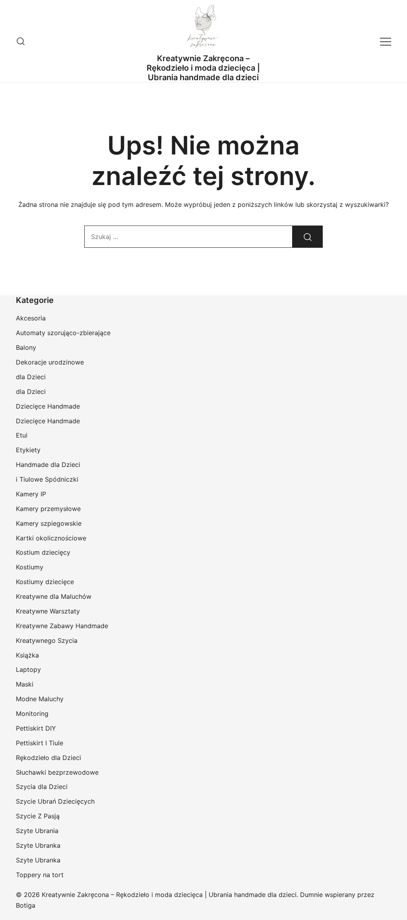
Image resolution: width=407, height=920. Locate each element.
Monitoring (32, 713)
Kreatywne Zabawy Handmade (62, 626)
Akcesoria (31, 318)
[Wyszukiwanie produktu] (21, 41)
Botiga (25, 905)
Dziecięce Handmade (48, 406)
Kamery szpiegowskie (48, 523)
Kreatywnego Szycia (47, 640)
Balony (26, 347)
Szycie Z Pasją (38, 816)
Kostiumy (29, 567)
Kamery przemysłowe (48, 509)
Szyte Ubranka (38, 845)
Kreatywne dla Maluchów (53, 596)
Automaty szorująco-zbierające (63, 333)
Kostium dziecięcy (43, 552)
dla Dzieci (31, 377)
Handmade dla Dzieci (48, 465)
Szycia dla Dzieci (42, 787)
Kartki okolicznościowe (51, 538)
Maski (24, 684)
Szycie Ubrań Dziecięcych (55, 801)
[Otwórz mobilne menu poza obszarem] (385, 41)
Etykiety (28, 450)
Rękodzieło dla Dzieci (48, 758)
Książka (27, 655)
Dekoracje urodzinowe (50, 362)
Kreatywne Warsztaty (48, 611)
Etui (21, 435)
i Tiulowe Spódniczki (47, 479)
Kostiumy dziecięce (45, 582)
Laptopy (28, 669)
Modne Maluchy (40, 699)
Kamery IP (31, 494)
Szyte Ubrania (37, 831)
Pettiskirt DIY (36, 728)
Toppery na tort (40, 875)
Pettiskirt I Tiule (39, 743)
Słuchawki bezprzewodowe (57, 772)
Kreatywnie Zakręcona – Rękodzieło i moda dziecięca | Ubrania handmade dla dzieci (203, 68)
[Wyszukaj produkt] (308, 237)
